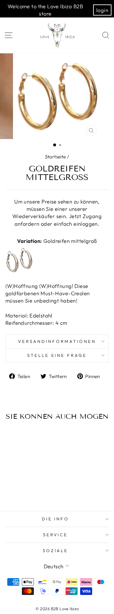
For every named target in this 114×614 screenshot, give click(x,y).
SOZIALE (55, 550)
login (102, 10)
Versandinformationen (57, 341)
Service (55, 534)
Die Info (55, 518)
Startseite (55, 157)
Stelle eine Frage (57, 355)
